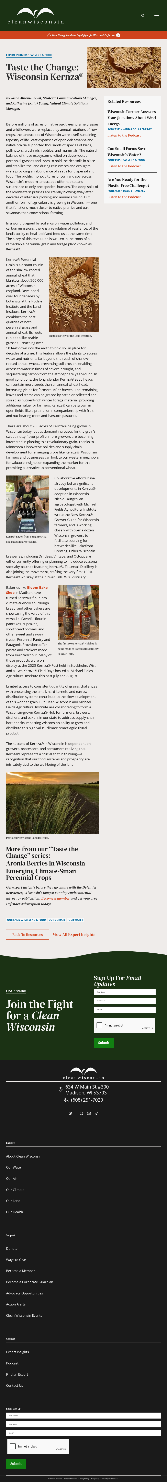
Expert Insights (17, 1352)
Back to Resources (27, 934)
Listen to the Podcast (124, 135)
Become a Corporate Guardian (29, 1282)
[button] (142, 16)
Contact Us (14, 1385)
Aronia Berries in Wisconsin (45, 863)
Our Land (13, 1201)
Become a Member (20, 1271)
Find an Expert (17, 1374)
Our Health (14, 1212)
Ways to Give (16, 1260)
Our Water (14, 1167)
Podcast (12, 1363)
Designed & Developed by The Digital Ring (76, 1479)
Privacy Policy (95, 1479)
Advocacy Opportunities (24, 1293)
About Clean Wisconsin (23, 1156)
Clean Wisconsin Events (24, 1315)
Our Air (11, 1178)
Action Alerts (16, 1304)
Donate (12, 1248)
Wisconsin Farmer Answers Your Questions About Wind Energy (132, 118)
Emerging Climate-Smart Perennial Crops (41, 874)
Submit (103, 1042)
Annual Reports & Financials (109, 1479)
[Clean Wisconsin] (36, 15)
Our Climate (15, 1190)
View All (74, 934)
